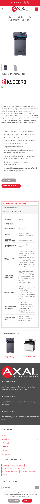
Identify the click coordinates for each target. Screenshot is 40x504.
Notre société (5, 443)
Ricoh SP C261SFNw (30, 356)
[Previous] (4, 43)
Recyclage (4, 446)
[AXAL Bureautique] (20, 9)
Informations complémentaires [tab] (14, 203)
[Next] (35, 43)
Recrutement (5, 454)
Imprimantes (21, 468)
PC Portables (32, 471)
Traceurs (4, 475)
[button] (2, 9)
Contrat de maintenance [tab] (12, 212)
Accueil (3, 435)
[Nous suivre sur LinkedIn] (27, 2)
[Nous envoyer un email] (24, 2)
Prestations (5, 439)
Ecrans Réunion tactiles (17, 465)
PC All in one (23, 471)
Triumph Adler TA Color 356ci (10, 357)
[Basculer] (37, 439)
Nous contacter (6, 450)
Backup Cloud (5, 465)
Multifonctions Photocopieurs (20, 18)
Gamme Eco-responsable (9, 468)
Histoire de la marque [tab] (11, 207)
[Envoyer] (37, 488)
